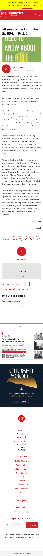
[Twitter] (19, 512)
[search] (36, 15)
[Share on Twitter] (14, 238)
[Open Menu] (39, 15)
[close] (40, 5)
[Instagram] (23, 512)
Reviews (6, 284)
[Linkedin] (28, 512)
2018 (27, 284)
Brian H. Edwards (9, 289)
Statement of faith (21, 485)
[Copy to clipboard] (37, 238)
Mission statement (21, 489)
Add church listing (22, 469)
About (21, 477)
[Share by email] (31, 238)
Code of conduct (21, 497)
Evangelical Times (24, 553)
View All (21, 276)
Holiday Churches (21, 461)
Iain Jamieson (17, 67)
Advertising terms (21, 493)
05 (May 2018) (17, 284)
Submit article (21, 473)
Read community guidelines (11, 301)
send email (21, 437)
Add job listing (21, 465)
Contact (22, 481)
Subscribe (32, 525)
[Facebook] (15, 512)
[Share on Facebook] (20, 238)
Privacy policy (21, 501)
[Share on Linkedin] (25, 238)
